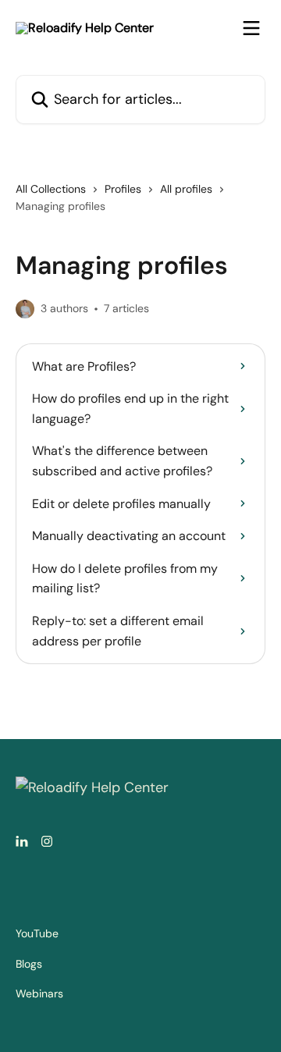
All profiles (186, 189)
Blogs (29, 964)
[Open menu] (251, 28)
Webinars (39, 993)
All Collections (51, 189)
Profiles (123, 189)
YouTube (37, 933)
